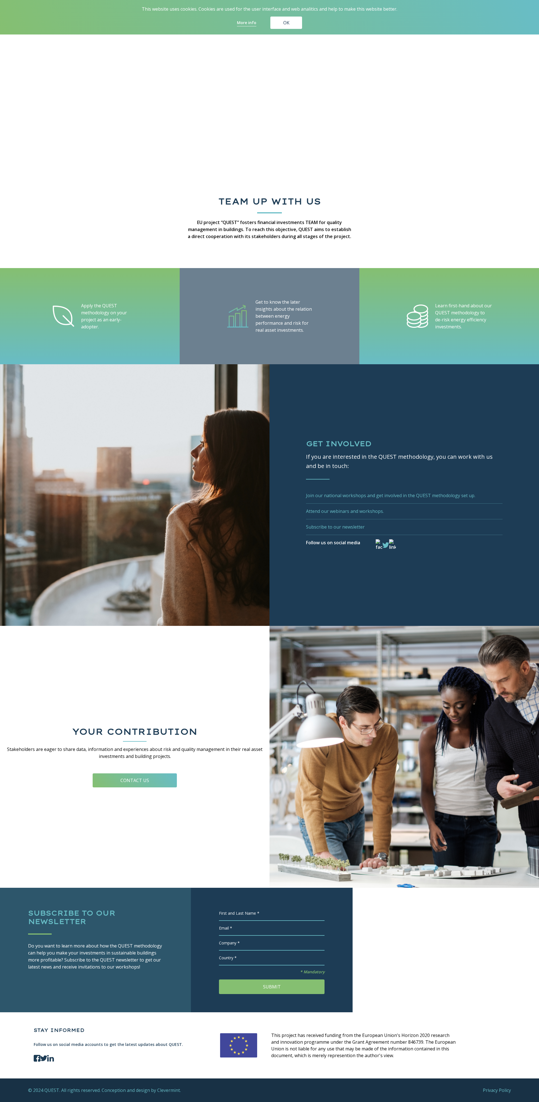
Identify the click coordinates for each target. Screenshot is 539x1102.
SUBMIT (272, 987)
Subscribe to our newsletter (335, 527)
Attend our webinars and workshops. (345, 511)
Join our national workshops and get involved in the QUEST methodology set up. (390, 495)
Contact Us (134, 780)
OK (286, 23)
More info (246, 22)
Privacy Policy (497, 1090)
